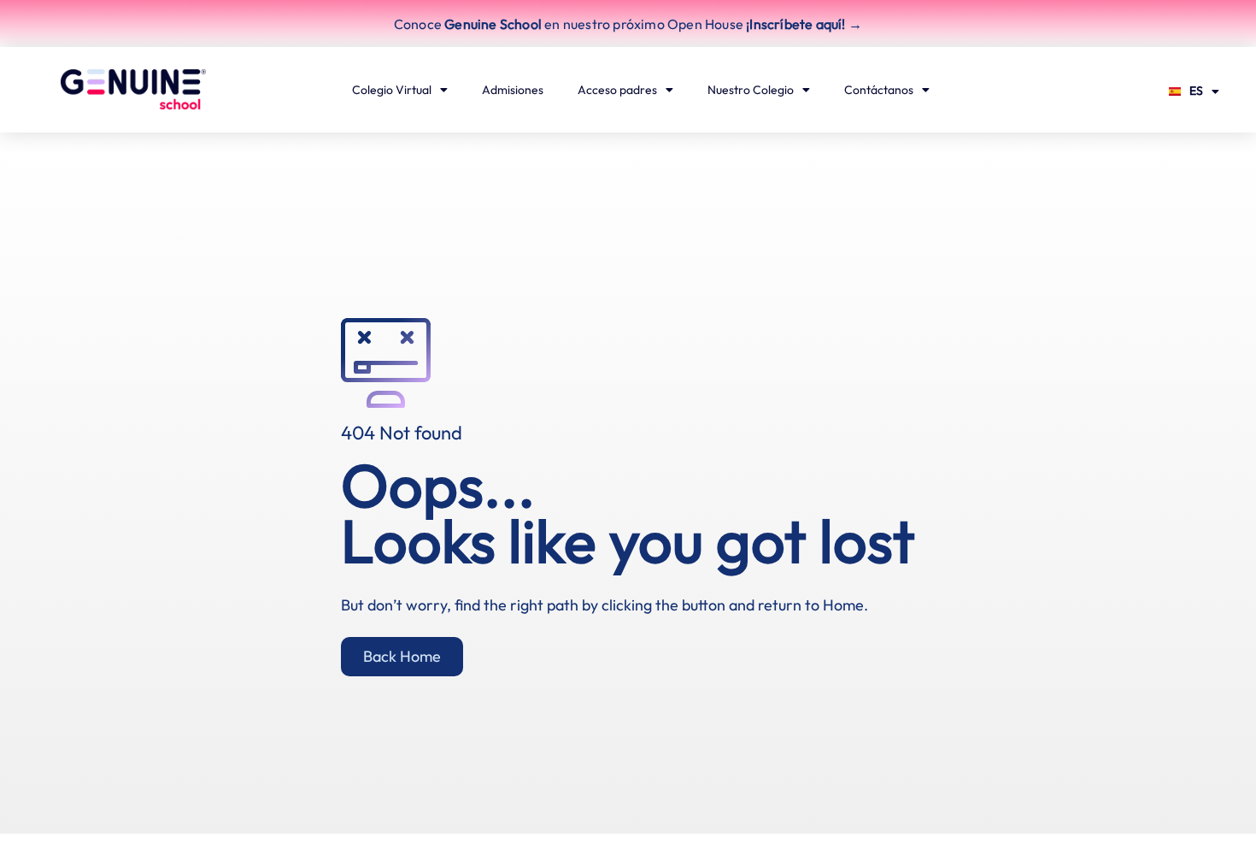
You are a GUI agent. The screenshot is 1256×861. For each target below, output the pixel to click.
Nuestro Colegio (750, 89)
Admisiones (512, 89)
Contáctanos (878, 89)
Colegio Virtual (391, 89)
